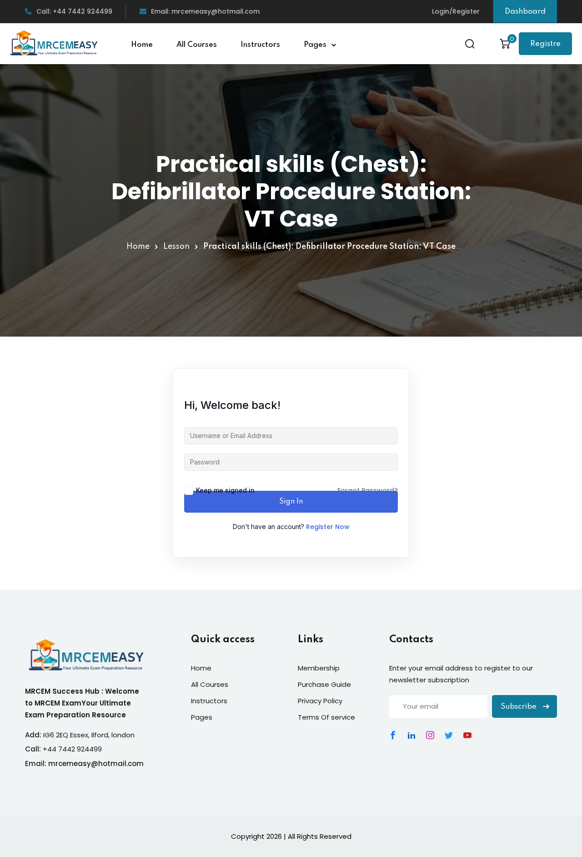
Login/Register (456, 11)
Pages (315, 45)
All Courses (196, 45)
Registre (545, 44)
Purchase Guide (324, 684)
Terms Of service (326, 717)
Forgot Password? (367, 490)
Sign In (291, 501)
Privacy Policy (320, 701)
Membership (319, 668)
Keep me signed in (225, 490)
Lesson (176, 246)
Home (142, 45)
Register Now (328, 526)
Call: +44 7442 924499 (74, 11)
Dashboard (525, 11)
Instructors (260, 45)
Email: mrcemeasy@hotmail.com (205, 11)
